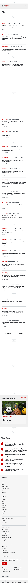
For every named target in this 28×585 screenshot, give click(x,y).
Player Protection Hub (7, 544)
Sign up (4, 564)
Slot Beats (4, 548)
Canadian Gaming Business (8, 552)
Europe (3, 482)
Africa (3, 490)
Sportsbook (4, 499)
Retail (3, 501)
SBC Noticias (5, 536)
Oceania (4, 492)
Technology (4, 509)
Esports (3, 512)
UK (2, 480)
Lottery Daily (5, 540)
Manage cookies (18, 567)
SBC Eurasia (4, 546)
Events (3, 520)
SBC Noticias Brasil (6, 538)
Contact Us (4, 569)
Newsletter (4, 523)
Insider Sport (5, 542)
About (3, 567)
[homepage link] (5, 6)
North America (5, 486)
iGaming (3, 503)
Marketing (4, 505)
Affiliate (3, 507)
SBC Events (4, 550)
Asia (3, 484)
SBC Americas (5, 529)
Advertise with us (6, 571)
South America (5, 488)
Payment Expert (5, 534)
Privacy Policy (17, 569)
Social (3, 514)
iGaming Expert (5, 531)
